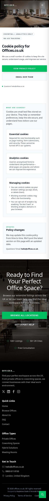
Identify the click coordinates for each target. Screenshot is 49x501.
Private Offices (9, 438)
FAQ (4, 419)
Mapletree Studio (23, 491)
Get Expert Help (24, 324)
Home (5, 406)
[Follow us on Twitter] (3, 391)
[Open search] (42, 494)
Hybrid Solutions (10, 447)
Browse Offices (9, 410)
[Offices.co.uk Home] (10, 5)
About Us (6, 415)
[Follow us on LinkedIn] (8, 391)
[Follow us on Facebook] (13, 391)
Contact (5, 424)
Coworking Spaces (11, 443)
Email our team (24, 77)
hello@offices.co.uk (30, 249)
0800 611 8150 (12, 471)
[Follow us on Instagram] (18, 391)
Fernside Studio (36, 491)
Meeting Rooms (9, 452)
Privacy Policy (9, 495)
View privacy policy (24, 68)
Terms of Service (25, 495)
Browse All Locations (25, 315)
